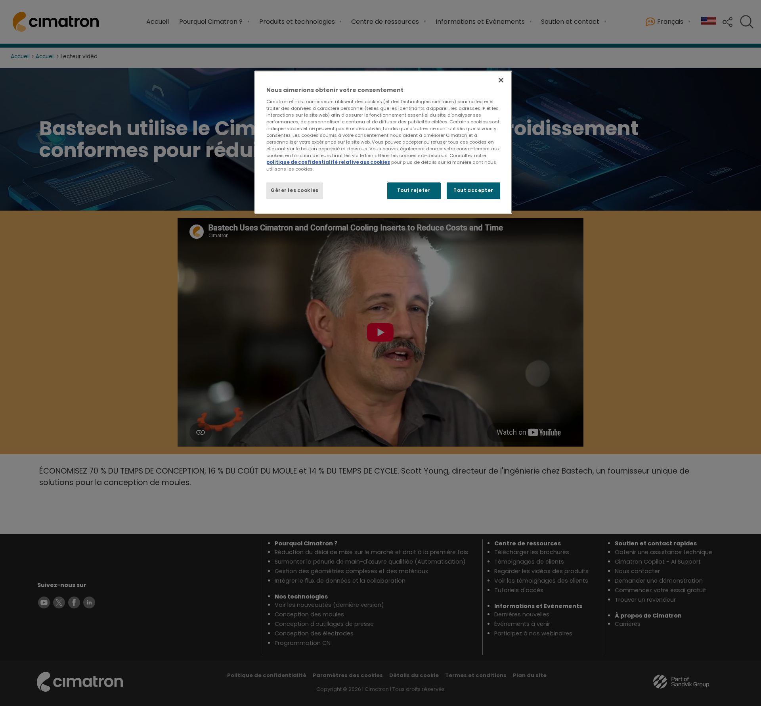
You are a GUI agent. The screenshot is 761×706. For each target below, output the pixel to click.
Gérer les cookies (295, 190)
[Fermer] (501, 80)
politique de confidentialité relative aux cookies (328, 162)
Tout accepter (473, 190)
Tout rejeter (414, 190)
